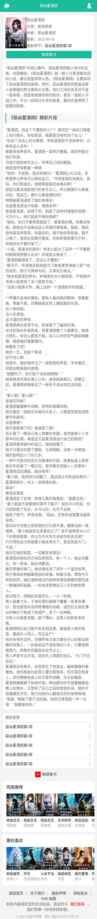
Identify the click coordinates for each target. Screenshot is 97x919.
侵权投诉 (80, 893)
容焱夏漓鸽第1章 (19, 727)
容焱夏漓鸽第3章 (19, 745)
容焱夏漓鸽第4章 (19, 755)
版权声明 (59, 893)
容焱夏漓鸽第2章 (19, 736)
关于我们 (37, 893)
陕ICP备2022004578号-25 (62, 916)
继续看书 (49, 55)
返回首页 (16, 893)
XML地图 (48, 899)
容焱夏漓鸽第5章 (58, 46)
